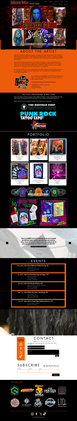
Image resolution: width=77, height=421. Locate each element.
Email (40, 368)
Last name (30, 368)
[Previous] (7, 243)
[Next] (70, 243)
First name (19, 368)
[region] (38, 192)
